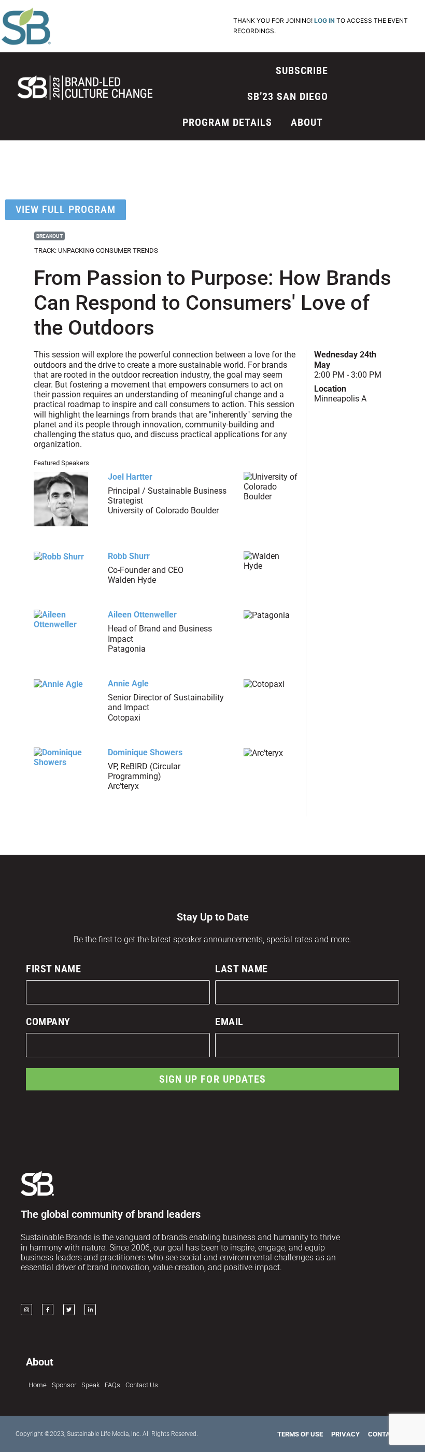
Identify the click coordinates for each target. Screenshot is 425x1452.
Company (48, 1021)
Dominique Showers (145, 752)
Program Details (227, 122)
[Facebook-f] (47, 1309)
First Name (53, 968)
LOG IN (324, 20)
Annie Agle (128, 683)
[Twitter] (69, 1309)
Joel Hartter (130, 477)
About (307, 122)
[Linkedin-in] (90, 1309)
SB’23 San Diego (287, 96)
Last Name (241, 968)
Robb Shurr (129, 556)
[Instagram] (26, 1309)
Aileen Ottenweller (142, 615)
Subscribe (302, 70)
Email (229, 1021)
